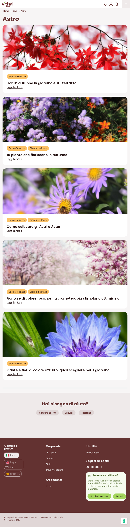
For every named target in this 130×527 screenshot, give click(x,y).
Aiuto (48, 464)
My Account (111, 4)
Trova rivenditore (54, 469)
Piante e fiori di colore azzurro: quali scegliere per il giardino (58, 370)
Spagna (14, 473)
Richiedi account (99, 496)
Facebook (88, 467)
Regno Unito (11, 464)
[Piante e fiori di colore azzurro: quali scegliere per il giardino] (65, 334)
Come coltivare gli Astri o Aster (33, 226)
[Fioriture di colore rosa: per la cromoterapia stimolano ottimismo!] (65, 262)
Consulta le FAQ (47, 412)
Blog (15, 10)
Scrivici (69, 412)
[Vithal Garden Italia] (7, 4)
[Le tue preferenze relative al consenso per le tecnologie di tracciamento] (124, 521)
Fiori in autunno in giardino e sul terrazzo (42, 83)
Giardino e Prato (17, 76)
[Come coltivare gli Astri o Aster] (65, 191)
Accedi (119, 496)
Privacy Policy (92, 452)
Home (6, 10)
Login (48, 486)
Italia (12, 455)
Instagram (92, 467)
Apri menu (126, 4)
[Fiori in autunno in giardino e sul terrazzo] (65, 47)
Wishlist (106, 4)
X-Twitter (102, 467)
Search (116, 4)
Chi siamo (51, 452)
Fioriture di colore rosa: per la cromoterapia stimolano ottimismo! (64, 298)
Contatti (50, 458)
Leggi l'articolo (15, 87)
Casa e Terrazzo (17, 148)
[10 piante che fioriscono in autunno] (65, 119)
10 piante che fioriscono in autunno (37, 154)
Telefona (86, 412)
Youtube (97, 467)
